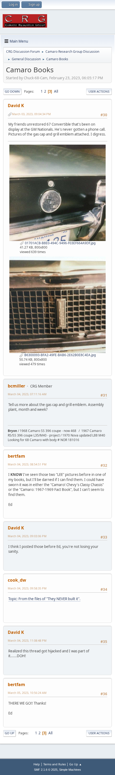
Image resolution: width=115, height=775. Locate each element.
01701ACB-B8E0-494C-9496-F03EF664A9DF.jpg (59, 243)
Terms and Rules (54, 764)
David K (16, 105)
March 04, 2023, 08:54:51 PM (27, 464)
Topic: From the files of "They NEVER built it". (44, 598)
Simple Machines (70, 769)
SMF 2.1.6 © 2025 (45, 769)
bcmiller (16, 386)
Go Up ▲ (75, 764)
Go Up (9, 733)
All (56, 91)
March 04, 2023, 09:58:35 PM (27, 588)
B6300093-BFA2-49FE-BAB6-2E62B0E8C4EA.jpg (60, 355)
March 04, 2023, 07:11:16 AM (27, 394)
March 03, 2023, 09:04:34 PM (31, 114)
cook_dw (17, 580)
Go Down (12, 91)
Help (36, 764)
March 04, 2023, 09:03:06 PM (27, 536)
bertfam (16, 456)
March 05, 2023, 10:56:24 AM (27, 693)
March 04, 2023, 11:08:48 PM (27, 640)
